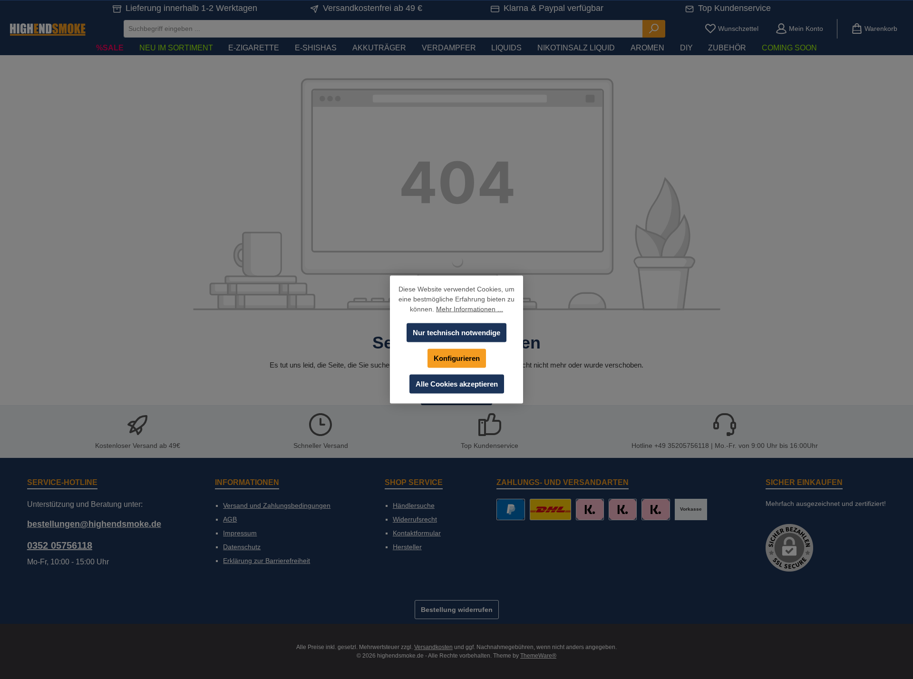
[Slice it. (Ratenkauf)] (590, 509)
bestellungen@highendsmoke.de (94, 524)
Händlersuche (414, 505)
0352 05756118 (59, 545)
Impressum (240, 533)
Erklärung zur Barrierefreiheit (266, 560)
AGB (230, 519)
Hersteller (407, 547)
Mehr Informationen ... (469, 309)
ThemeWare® (538, 655)
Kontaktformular (417, 533)
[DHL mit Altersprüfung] (550, 509)
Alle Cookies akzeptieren (457, 384)
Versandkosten (433, 647)
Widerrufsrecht (415, 519)
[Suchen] (653, 29)
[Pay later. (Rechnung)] (655, 509)
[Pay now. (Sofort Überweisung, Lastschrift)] (623, 509)
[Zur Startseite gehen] (48, 29)
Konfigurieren (457, 358)
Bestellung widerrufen (457, 609)
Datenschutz (242, 547)
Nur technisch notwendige (456, 333)
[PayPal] (510, 509)
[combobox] (383, 29)
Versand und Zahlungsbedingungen (276, 505)
